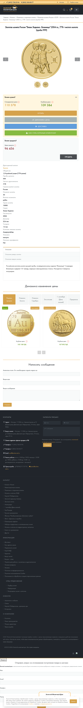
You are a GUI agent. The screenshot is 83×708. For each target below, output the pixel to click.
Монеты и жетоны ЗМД (12, 493)
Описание (8, 249)
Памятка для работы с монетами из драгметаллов (20, 562)
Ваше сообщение (9, 388)
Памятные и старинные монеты (14, 490)
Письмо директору (10, 624)
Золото (5, 168)
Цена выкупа (9, 145)
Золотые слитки (9, 501)
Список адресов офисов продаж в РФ (17, 440)
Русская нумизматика (11, 513)
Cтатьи (7, 603)
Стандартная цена (11, 102)
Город (2, 697)
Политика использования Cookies (15, 573)
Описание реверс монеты (13, 254)
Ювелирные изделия (11, 521)
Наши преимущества (11, 621)
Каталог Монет (9, 484)
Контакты (7, 618)
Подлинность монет (11, 548)
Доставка (42, 126)
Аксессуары (8, 504)
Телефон (2, 688)
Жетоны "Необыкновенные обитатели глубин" (19, 516)
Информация (8, 538)
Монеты (7, 568)
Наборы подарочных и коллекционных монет (19, 524)
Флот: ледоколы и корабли (13, 518)
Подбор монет (12, 585)
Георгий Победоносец (11, 496)
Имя (1, 670)
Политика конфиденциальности (14, 570)
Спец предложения (14, 581)
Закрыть (3, 660)
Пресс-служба (9, 627)
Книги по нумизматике (11, 530)
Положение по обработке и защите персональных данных (23, 576)
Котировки (8, 609)
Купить (41, 113)
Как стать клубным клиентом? (42, 133)
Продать (68, 157)
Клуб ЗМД (8, 550)
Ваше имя (6, 379)
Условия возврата (10, 565)
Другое (7, 533)
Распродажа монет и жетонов (17, 591)
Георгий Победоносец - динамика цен (16, 606)
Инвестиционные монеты (12, 487)
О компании (8, 614)
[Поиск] (64, 10)
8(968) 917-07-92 (22, 466)
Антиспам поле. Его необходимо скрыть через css (20, 370)
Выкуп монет (8, 556)
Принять (73, 701)
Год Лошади (8, 510)
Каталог (6, 480)
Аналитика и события (11, 600)
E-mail (1, 679)
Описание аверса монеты (13, 259)
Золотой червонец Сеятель (13, 499)
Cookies (31, 704)
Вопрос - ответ (9, 559)
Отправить (47, 445)
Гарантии (7, 553)
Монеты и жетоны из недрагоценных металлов (19, 527)
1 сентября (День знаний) (12, 507)
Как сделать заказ (10, 545)
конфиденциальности (46, 704)
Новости (7, 596)
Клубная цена (46, 102)
